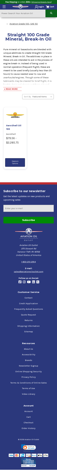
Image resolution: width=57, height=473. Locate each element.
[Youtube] (29, 282)
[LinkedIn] (34, 282)
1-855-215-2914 (28, 261)
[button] (28, 448)
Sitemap (28, 331)
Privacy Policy (28, 377)
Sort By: (27, 96)
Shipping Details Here (41, 2)
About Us (28, 349)
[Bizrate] (28, 462)
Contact (28, 297)
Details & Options (15, 162)
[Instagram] (25, 282)
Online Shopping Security (28, 371)
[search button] (51, 13)
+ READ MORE (11, 89)
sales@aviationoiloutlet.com (28, 271)
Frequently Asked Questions (28, 309)
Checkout (28, 422)
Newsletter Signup (28, 365)
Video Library (28, 394)
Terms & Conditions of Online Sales (28, 382)
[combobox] (22, 13)
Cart (28, 417)
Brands (28, 360)
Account (28, 411)
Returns (29, 320)
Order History (28, 428)
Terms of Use (28, 388)
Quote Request (28, 314)
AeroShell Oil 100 (13, 127)
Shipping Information (28, 326)
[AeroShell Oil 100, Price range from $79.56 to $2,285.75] (15, 115)
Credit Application (28, 303)
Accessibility (28, 354)
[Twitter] (38, 282)
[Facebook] (21, 282)
